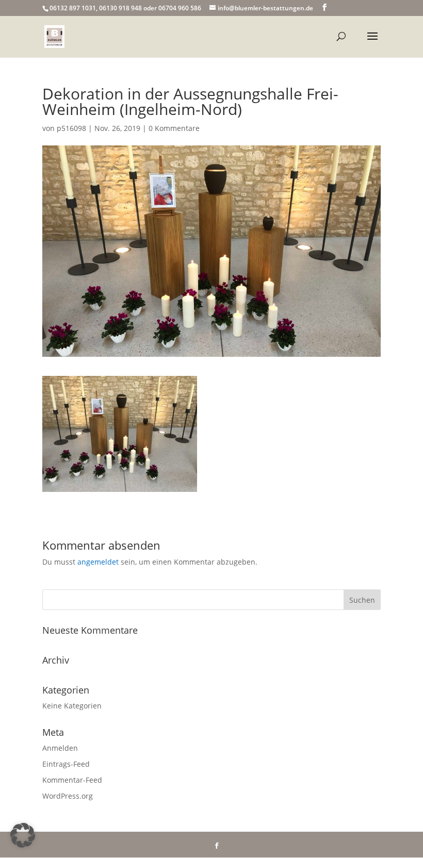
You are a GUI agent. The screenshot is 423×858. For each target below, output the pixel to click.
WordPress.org (67, 796)
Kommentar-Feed (72, 780)
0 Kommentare (174, 128)
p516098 (71, 128)
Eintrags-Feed (66, 764)
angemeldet (98, 562)
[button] (22, 835)
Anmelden (60, 748)
